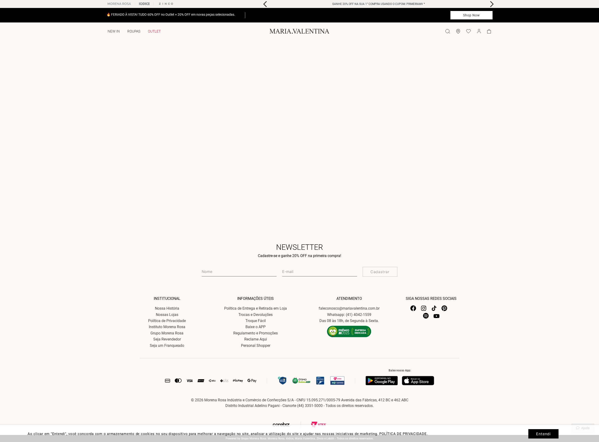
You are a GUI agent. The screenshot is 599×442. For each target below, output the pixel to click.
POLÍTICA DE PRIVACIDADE (403, 434)
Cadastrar (380, 271)
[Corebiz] (291, 425)
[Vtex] (318, 425)
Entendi (543, 433)
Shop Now (471, 15)
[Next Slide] (491, 4)
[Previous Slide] (265, 4)
